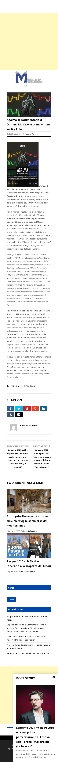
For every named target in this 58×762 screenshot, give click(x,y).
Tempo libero (29, 385)
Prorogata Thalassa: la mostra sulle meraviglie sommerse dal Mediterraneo (27, 520)
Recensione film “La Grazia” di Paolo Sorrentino (28, 653)
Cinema (15, 385)
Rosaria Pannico (32, 134)
